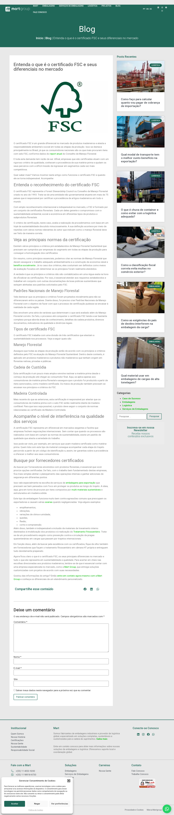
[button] (68, 780)
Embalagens (128, 402)
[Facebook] (166, 7)
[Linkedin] (158, 7)
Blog (48, 38)
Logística (127, 405)
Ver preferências (59, 803)
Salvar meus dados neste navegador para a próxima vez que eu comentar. (53, 690)
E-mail (18, 668)
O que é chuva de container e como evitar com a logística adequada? (140, 213)
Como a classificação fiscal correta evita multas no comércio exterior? (138, 268)
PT (144, 9)
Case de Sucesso (131, 398)
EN (147, 9)
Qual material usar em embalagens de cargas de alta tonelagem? (140, 379)
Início (39, 38)
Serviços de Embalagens (135, 409)
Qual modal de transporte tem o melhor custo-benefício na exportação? (140, 158)
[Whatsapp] (162, 10)
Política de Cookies (36, 810)
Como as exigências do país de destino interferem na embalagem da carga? (139, 324)
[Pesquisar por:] (131, 416)
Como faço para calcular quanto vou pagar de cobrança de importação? (140, 103)
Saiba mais (101, 739)
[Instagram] (162, 7)
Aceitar (14, 803)
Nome (17, 657)
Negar (37, 803)
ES (151, 9)
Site (16, 679)
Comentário (20, 622)
